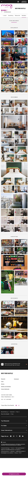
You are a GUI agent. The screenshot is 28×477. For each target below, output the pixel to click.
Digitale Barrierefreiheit (20, 451)
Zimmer (2, 384)
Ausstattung (10, 15)
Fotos (2, 381)
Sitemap (16, 452)
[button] (18, 2)
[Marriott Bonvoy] (23, 2)
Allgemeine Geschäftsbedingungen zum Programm (10, 449)
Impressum (16, 378)
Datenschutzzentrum (5, 451)
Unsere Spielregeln (5, 389)
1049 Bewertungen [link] (7, 11)
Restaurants (17, 15)
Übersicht (3, 378)
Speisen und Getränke (6, 386)
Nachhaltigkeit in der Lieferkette (7, 452)
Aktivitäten (24, 15)
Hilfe (20, 452)
